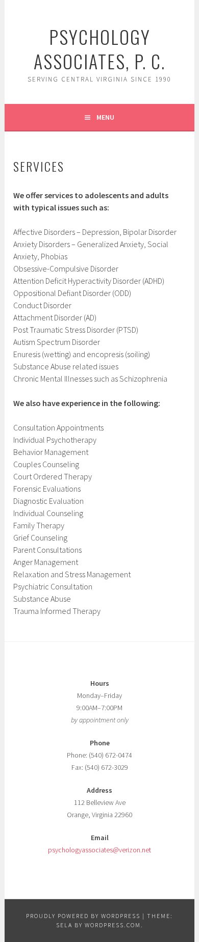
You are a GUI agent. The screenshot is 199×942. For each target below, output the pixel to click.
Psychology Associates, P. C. (99, 48)
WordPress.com (113, 925)
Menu (105, 117)
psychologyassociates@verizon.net (99, 849)
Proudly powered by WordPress (83, 916)
